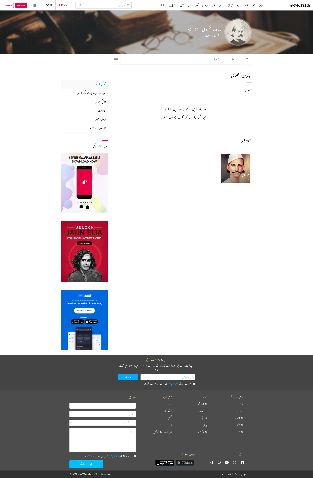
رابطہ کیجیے (204, 418)
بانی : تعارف (203, 411)
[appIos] (164, 463)
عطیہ (170, 404)
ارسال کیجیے (83, 464)
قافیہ (190, 5)
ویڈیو (239, 5)
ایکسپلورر (173, 5)
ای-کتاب (229, 5)
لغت (246, 5)
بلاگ (213, 5)
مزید (154, 5)
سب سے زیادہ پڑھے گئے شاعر (91, 93)
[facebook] (242, 462)
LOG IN (48, 5)
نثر (220, 5)
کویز (196, 5)
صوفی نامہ (240, 411)
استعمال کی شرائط (232, 474)
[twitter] (234, 462)
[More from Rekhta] (34, 5)
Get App (21, 5)
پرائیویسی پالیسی (173, 383)
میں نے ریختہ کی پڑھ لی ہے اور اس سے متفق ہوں (167, 383)
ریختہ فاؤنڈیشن (203, 404)
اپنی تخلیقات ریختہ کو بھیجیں (162, 432)
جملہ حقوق (223, 474)
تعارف (231, 59)
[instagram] (219, 462)
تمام (246, 59)
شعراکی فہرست (100, 84)
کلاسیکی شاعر (101, 102)
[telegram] (211, 462)
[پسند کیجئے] (196, 29)
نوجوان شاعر (100, 119)
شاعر (261, 5)
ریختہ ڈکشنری (239, 418)
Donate (8, 5)
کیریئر (206, 425)
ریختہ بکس (240, 432)
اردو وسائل (168, 425)
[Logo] (300, 6)
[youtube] (227, 462)
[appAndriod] (185, 463)
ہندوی (241, 404)
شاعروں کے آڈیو (98, 128)
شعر (216, 59)
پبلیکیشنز (162, 5)
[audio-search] (80, 5)
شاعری (205, 5)
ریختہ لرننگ (239, 425)
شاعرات (102, 110)
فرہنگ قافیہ (168, 411)
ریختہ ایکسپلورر (203, 432)
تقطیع (182, 5)
